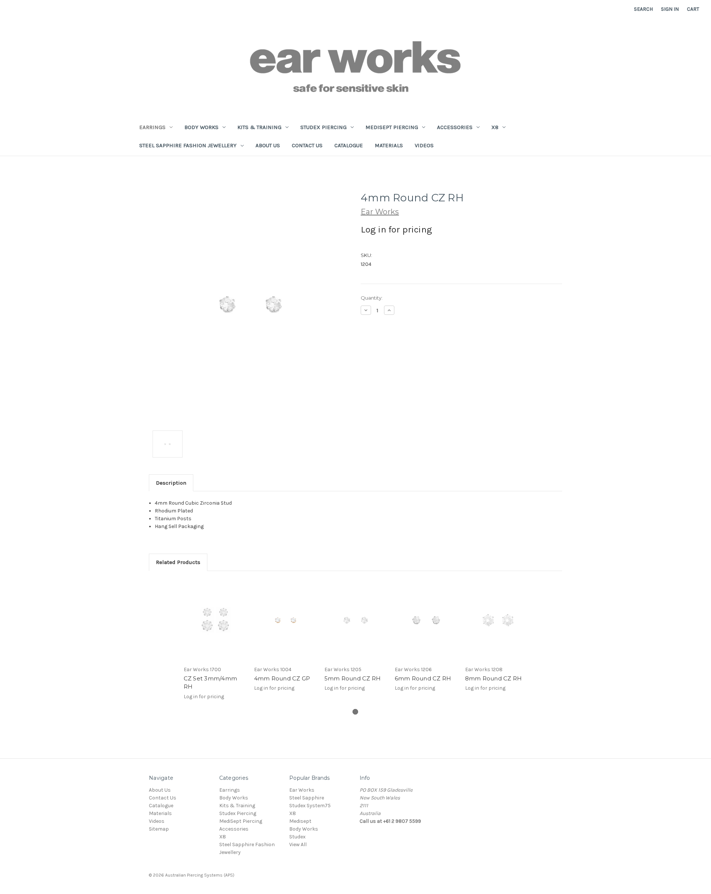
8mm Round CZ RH (493, 678)
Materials (389, 145)
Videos (424, 145)
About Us (268, 145)
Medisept (300, 821)
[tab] (355, 712)
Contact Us (307, 145)
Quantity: (372, 298)
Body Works (201, 127)
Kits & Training (259, 127)
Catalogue (348, 145)
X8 (494, 127)
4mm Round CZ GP (282, 678)
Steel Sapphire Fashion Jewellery (188, 145)
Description (171, 482)
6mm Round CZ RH (423, 678)
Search (643, 9)
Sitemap (159, 829)
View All (298, 844)
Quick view (214, 620)
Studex (297, 837)
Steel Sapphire (306, 798)
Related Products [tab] (178, 562)
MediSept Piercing (391, 127)
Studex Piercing (323, 127)
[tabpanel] (215, 643)
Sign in (670, 9)
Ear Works (301, 790)
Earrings (152, 127)
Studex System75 (310, 805)
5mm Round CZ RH (352, 678)
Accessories (455, 127)
